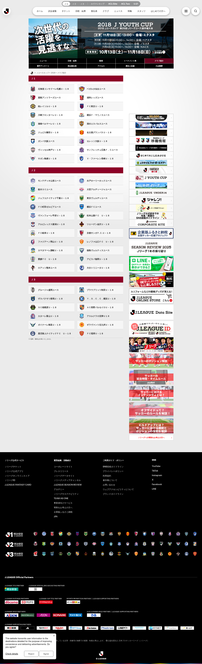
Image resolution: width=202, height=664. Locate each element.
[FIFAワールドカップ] (151, 125)
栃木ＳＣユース (44, 189)
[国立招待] (151, 117)
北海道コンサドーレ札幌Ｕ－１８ (52, 89)
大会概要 (159, 66)
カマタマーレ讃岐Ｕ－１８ (49, 250)
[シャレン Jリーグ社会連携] (151, 200)
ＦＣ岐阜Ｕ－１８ (45, 233)
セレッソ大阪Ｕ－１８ (96, 141)
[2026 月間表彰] (151, 147)
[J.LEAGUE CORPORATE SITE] (151, 223)
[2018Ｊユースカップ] (101, 38)
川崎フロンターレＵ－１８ (49, 115)
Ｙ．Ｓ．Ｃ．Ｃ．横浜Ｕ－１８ (100, 298)
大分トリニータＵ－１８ (97, 268)
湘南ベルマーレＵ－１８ (48, 124)
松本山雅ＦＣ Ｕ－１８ (97, 215)
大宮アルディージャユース (98, 189)
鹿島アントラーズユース (48, 97)
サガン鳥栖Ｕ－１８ (46, 158)
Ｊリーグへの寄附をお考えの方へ (147, 438)
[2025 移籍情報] (151, 140)
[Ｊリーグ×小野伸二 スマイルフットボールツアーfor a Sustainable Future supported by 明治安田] (151, 163)
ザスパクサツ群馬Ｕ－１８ (49, 298)
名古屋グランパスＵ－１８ (98, 132)
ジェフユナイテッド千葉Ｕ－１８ (52, 198)
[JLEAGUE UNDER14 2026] (151, 193)
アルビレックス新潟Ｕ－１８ (50, 224)
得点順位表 (72, 66)
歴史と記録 (130, 66)
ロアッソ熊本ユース (46, 268)
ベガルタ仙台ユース (95, 89)
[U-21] (151, 185)
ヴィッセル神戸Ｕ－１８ (48, 150)
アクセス (101, 66)
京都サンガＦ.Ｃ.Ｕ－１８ (98, 233)
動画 (101, 61)
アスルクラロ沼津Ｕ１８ (97, 316)
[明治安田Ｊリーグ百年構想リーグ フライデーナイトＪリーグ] (151, 132)
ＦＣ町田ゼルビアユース (48, 207)
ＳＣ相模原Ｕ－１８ (46, 307)
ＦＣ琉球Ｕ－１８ (94, 333)
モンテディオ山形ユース (48, 181)
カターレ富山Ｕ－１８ (47, 316)
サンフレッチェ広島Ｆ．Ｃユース (101, 150)
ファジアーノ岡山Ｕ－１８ (49, 241)
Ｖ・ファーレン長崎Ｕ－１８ (99, 158)
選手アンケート (43, 66)
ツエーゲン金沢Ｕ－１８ (97, 224)
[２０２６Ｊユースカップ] (151, 178)
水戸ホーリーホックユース (98, 181)
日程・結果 (72, 61)
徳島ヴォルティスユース (97, 250)
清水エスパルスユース (96, 124)
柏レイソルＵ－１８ (46, 106)
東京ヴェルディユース (96, 198)
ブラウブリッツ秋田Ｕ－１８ (99, 290)
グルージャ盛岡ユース (47, 290)
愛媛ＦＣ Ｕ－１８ (46, 259)
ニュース (43, 61)
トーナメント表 (130, 61)
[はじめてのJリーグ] (151, 155)
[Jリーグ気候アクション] (151, 208)
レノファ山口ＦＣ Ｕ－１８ (99, 241)
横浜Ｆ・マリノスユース (97, 115)
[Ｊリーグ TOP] (32, 73)
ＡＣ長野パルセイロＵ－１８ (99, 307)
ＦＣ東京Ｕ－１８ (94, 106)
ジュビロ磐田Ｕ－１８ (47, 132)
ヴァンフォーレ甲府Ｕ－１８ (50, 215)
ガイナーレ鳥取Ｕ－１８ (48, 325)
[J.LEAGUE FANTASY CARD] (151, 170)
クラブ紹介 (159, 61)
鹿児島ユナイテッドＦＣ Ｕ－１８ (53, 333)
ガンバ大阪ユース (45, 141)
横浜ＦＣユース (93, 207)
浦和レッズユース (94, 97)
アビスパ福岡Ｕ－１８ (96, 259)
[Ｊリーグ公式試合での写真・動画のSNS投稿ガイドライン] (151, 215)
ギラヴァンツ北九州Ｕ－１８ (99, 325)
